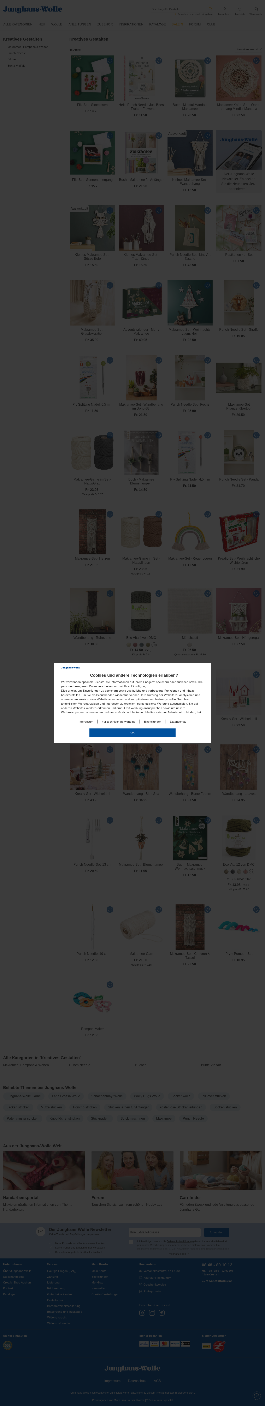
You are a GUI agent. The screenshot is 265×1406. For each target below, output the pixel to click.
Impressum (86, 721)
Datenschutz (178, 721)
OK (132, 732)
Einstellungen (152, 721)
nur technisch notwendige (118, 721)
